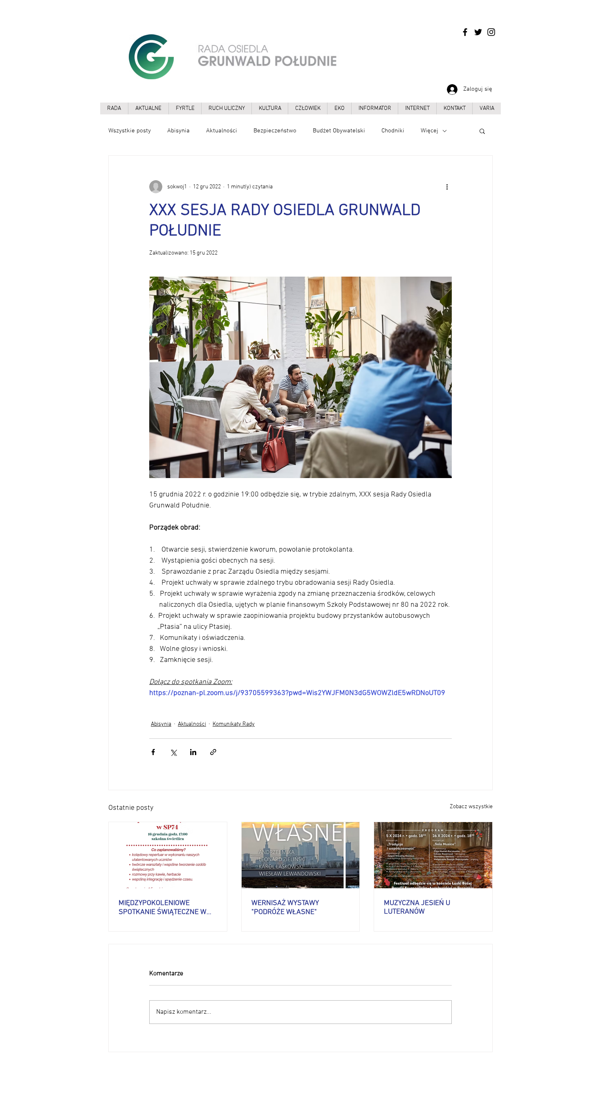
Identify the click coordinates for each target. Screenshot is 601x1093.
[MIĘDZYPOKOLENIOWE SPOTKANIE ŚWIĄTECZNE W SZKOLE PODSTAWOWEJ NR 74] (168, 855)
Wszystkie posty (129, 130)
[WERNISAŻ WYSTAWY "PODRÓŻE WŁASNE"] (301, 855)
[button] (482, 130)
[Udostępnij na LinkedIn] (193, 752)
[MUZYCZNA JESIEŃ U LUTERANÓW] (433, 855)
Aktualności (221, 130)
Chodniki (392, 130)
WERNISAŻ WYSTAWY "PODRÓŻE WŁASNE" (285, 907)
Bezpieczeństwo (274, 130)
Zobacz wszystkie (471, 806)
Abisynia (178, 130)
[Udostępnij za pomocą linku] (213, 752)
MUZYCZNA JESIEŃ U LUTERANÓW (417, 907)
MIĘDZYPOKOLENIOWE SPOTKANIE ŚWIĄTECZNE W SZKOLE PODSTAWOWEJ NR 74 (168, 907)
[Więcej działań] (447, 187)
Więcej (429, 130)
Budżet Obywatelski (339, 130)
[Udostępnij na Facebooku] (153, 752)
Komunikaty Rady (234, 724)
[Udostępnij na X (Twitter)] (173, 752)
